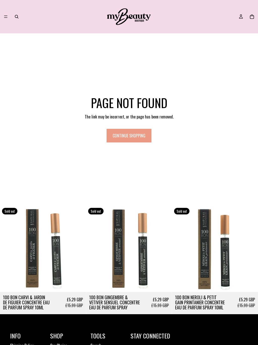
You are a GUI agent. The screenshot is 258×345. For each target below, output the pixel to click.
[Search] (16, 16)
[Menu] (6, 16)
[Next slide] (78, 249)
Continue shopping (129, 136)
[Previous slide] (7, 249)
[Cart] (251, 16)
